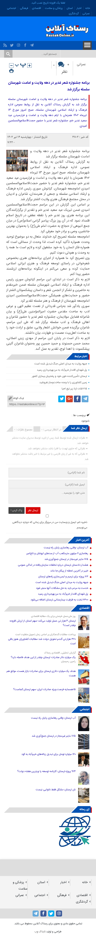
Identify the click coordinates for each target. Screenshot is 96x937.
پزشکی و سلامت (54, 8)
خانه (87, 8)
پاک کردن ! (16, 510)
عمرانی (86, 13)
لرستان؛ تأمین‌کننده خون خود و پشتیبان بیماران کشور (59, 376)
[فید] (5, 44)
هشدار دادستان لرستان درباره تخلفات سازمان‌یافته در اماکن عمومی (53, 565)
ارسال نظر (33, 510)
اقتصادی (36, 8)
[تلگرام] (32, 44)
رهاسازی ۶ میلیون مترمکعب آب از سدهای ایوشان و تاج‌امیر (57, 553)
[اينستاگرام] (19, 44)
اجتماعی (11, 8)
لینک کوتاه (18, 398)
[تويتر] (12, 44)
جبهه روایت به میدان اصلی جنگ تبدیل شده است (60, 364)
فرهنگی (24, 8)
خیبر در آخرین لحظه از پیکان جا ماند (69, 571)
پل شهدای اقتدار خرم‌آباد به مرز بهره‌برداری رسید (62, 370)
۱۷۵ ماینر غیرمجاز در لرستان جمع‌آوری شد (66, 559)
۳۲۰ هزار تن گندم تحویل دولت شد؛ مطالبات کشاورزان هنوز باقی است (42, 641)
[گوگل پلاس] (69, 399)
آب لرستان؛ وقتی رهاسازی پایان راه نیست (66, 547)
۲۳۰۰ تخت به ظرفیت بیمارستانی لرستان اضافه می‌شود (59, 600)
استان (70, 8)
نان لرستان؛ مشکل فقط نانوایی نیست (56, 789)
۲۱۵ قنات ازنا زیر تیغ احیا (74, 388)
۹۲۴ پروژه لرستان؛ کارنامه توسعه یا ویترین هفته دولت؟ (46, 771)
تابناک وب (40, 931)
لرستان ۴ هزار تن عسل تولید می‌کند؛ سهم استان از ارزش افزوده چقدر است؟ (43, 623)
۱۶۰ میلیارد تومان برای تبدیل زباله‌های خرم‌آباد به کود (48, 754)
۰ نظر (65, 68)
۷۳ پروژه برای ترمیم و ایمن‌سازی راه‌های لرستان (63, 576)
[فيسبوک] (25, 44)
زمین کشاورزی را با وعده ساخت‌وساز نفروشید (63, 382)
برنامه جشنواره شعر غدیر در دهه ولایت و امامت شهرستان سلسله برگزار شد (49, 86)
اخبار (79, 8)
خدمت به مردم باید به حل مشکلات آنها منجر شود (62, 588)
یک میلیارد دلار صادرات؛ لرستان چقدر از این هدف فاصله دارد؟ (43, 657)
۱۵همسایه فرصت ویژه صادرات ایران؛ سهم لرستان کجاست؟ (44, 689)
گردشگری (74, 13)
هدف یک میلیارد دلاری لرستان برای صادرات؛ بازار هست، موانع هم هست (41, 673)
